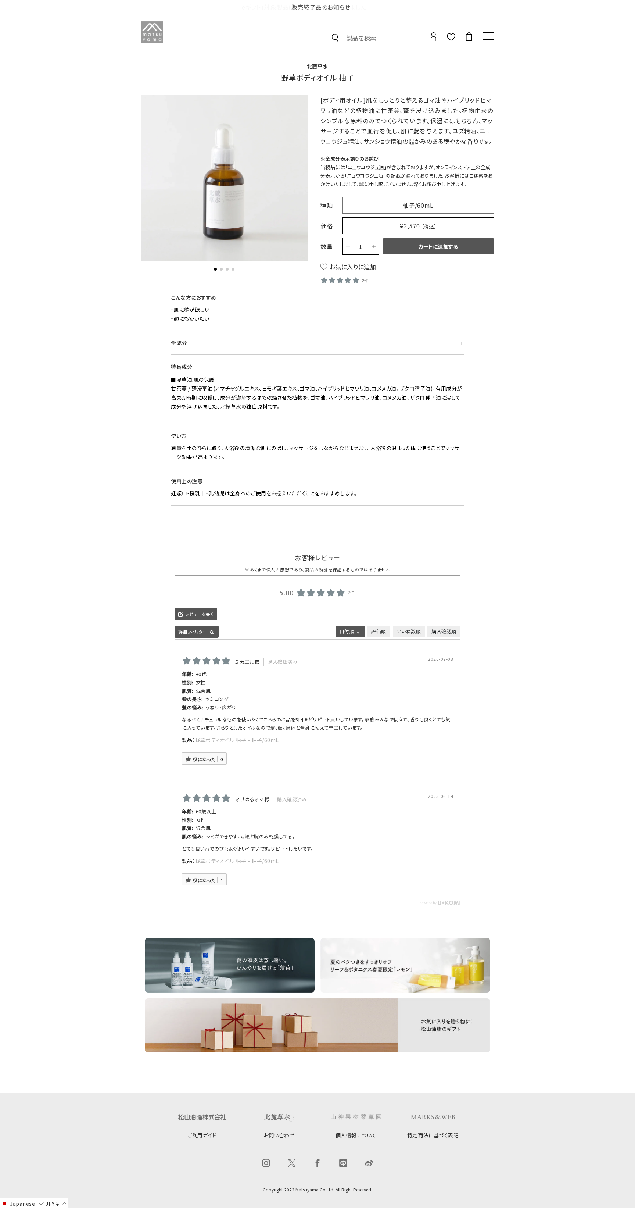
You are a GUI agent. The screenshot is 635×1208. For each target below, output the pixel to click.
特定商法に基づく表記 (433, 1135)
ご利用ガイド (201, 1135)
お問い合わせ (278, 1135)
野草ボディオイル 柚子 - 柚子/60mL (237, 740)
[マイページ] (433, 39)
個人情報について (356, 1135)
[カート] (469, 39)
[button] (215, 269)
